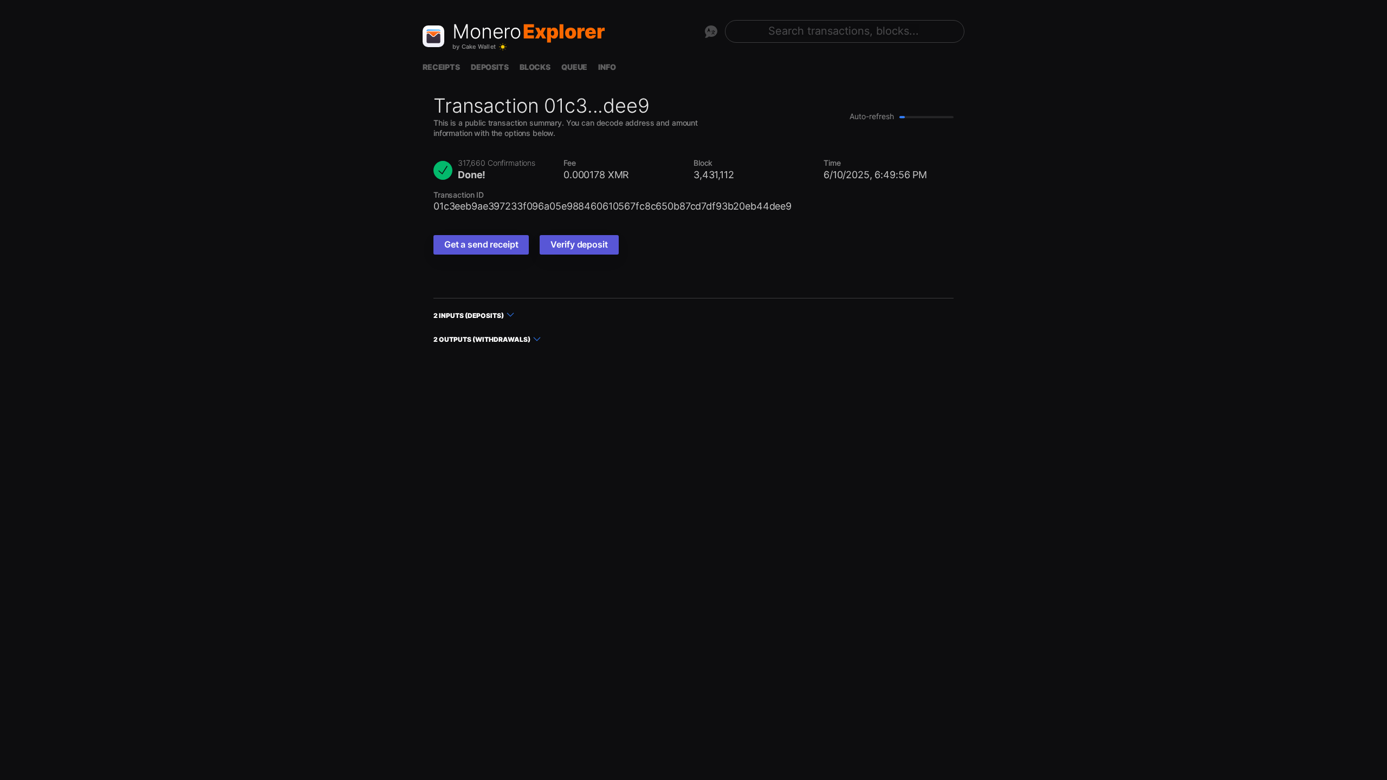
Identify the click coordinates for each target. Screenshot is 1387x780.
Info (606, 67)
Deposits (490, 67)
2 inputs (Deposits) (468, 315)
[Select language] (710, 31)
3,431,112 (714, 174)
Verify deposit (578, 244)
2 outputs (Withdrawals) (481, 339)
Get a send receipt (481, 244)
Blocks (535, 67)
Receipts (441, 67)
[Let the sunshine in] (503, 47)
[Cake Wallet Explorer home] (433, 36)
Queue (574, 67)
